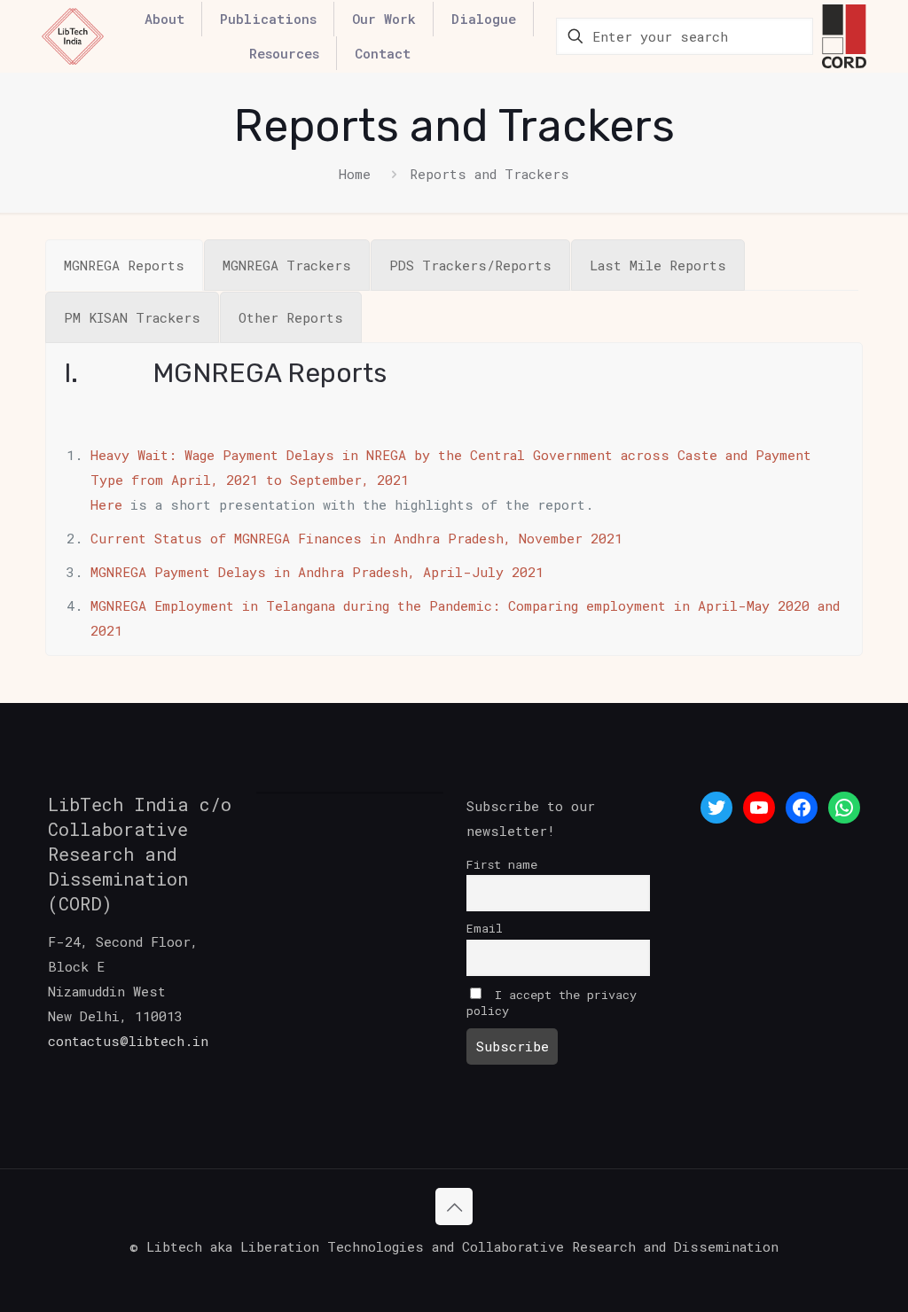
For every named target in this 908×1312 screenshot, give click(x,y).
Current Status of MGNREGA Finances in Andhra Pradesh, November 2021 (356, 538)
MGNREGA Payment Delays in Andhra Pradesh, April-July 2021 (317, 572)
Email (484, 928)
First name (501, 864)
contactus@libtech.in (128, 1041)
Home (355, 174)
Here (106, 504)
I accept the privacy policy (551, 1003)
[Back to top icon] (454, 1206)
